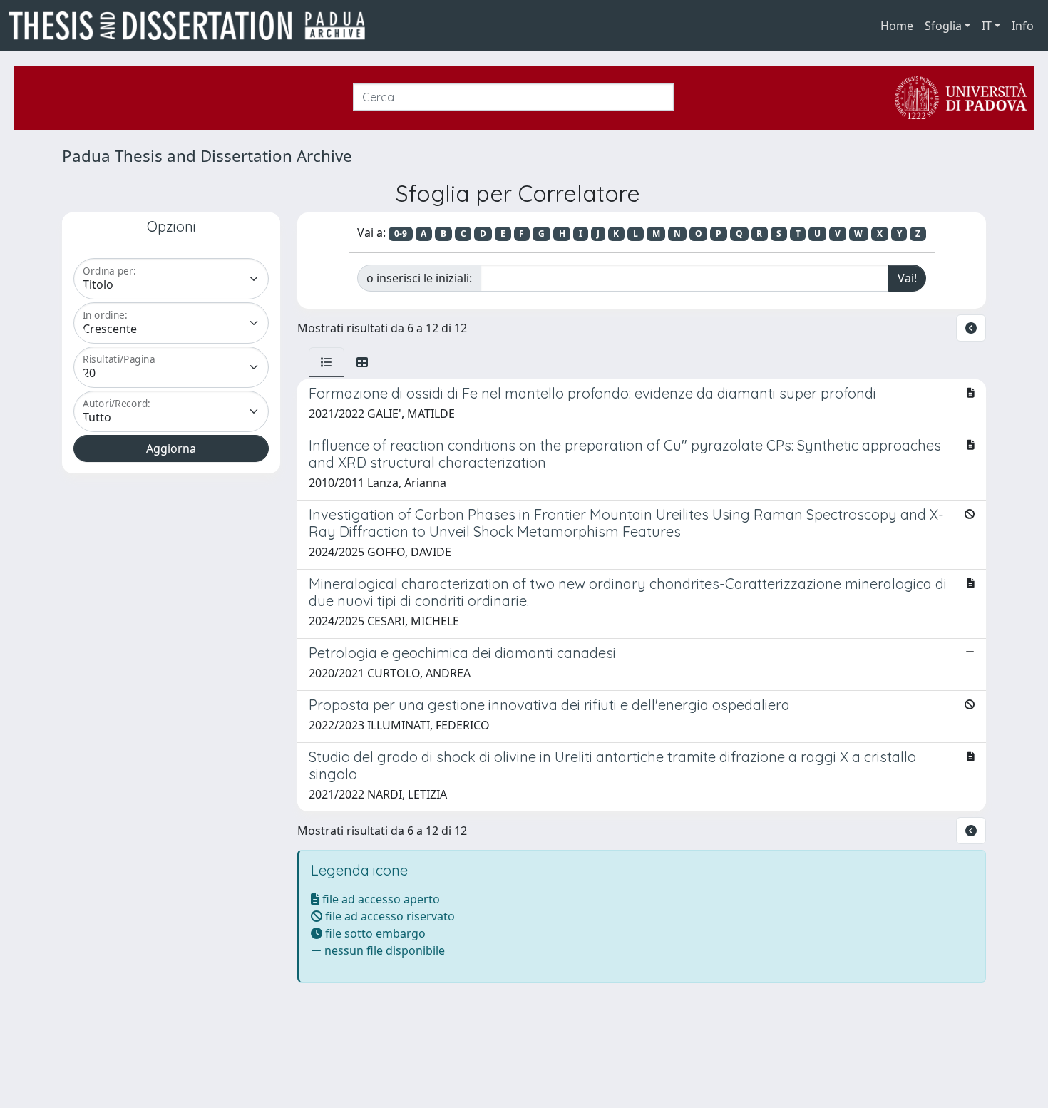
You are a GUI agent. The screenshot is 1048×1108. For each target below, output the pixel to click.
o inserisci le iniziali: (419, 278)
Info (1023, 26)
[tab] (326, 362)
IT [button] (987, 26)
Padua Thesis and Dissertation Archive (207, 156)
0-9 (400, 233)
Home (896, 26)
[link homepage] (192, 26)
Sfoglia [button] (943, 26)
